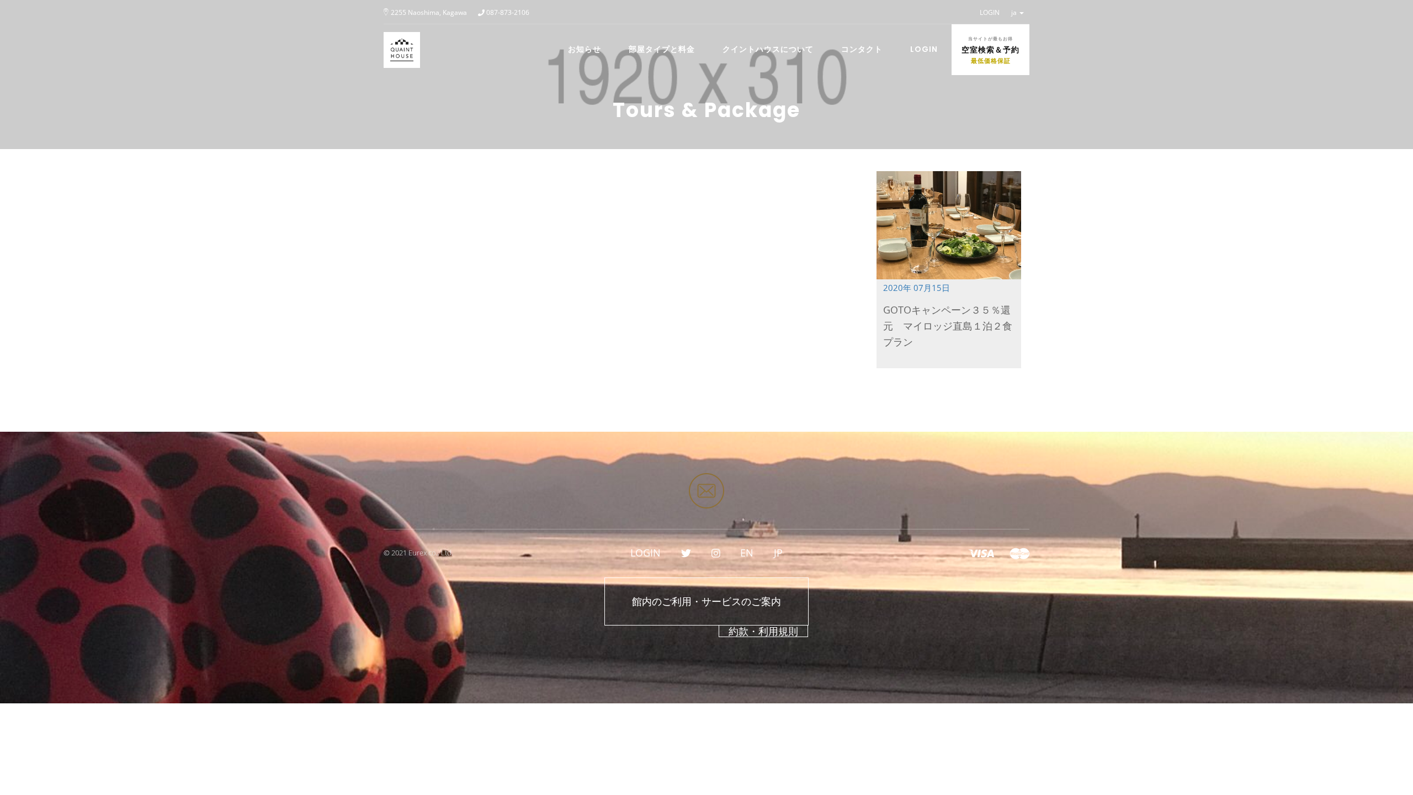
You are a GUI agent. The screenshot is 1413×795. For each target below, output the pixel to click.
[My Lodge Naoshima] (397, 38)
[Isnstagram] (716, 552)
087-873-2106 (507, 12)
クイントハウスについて (768, 49)
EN (746, 552)
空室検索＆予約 (990, 50)
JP (778, 552)
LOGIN (990, 12)
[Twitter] (686, 552)
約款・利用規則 (763, 631)
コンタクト (862, 49)
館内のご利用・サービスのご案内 (706, 601)
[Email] (706, 490)
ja (1014, 12)
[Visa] (981, 553)
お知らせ (584, 49)
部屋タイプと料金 (662, 49)
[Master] (1019, 553)
